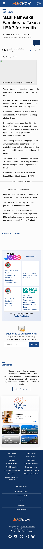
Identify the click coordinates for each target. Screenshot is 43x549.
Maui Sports (31, 460)
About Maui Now (21, 486)
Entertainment (31, 457)
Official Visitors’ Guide (31, 474)
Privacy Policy (16, 531)
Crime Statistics (11, 463)
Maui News (8, 12)
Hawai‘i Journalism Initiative (11, 478)
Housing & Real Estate (12, 470)
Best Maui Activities (31, 463)
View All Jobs (30, 256)
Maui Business (31, 453)
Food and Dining (31, 467)
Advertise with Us (21, 496)
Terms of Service (21, 510)
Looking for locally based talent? (21, 315)
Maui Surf (11, 460)
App (21, 500)
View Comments (21, 389)
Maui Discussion (12, 467)
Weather (12, 457)
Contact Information (21, 491)
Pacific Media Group (28, 527)
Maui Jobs (11, 474)
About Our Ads (27, 531)
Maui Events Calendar (31, 470)
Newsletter (21, 505)
